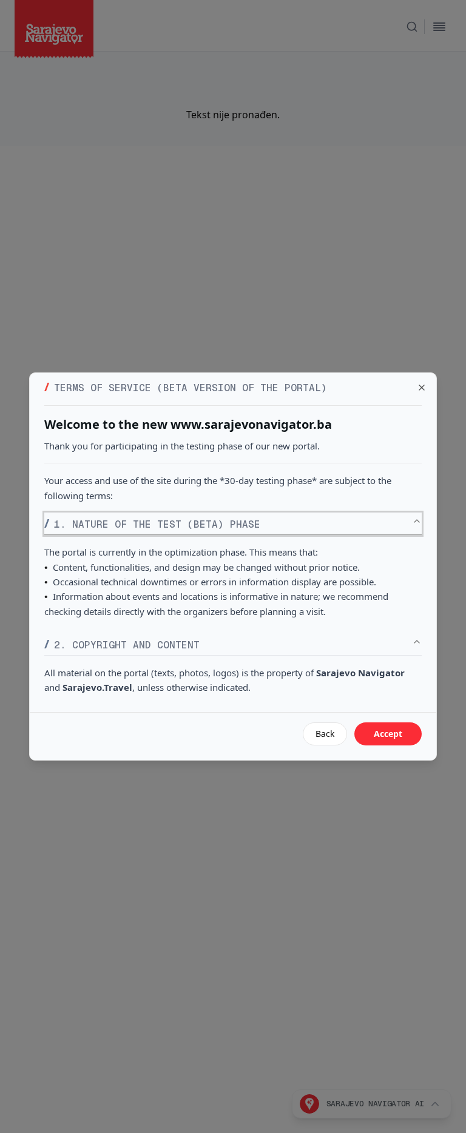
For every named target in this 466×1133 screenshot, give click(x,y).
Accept (388, 733)
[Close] (422, 387)
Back (325, 733)
